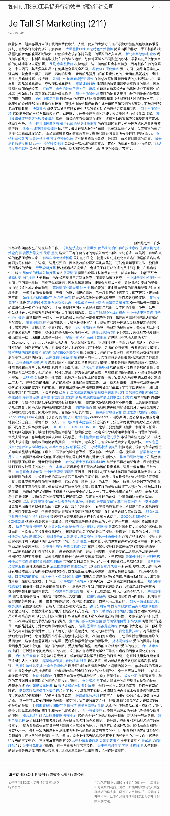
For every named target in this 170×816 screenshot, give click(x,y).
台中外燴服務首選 (139, 312)
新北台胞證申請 (87, 94)
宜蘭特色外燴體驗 (100, 49)
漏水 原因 (30, 502)
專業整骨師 (65, 64)
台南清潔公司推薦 (115, 303)
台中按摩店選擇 (48, 99)
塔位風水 (90, 248)
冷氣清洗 (39, 109)
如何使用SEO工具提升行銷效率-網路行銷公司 (61, 6)
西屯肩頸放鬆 (121, 606)
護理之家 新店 (71, 397)
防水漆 (85, 288)
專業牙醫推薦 (58, 526)
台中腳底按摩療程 (126, 248)
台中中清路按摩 (110, 745)
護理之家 (129, 412)
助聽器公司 (78, 447)
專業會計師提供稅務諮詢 (60, 661)
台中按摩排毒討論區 (77, 422)
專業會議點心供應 (91, 705)
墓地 (43, 362)
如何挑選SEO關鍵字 (37, 298)
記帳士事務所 (76, 337)
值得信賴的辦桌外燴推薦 (78, 123)
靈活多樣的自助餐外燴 (74, 686)
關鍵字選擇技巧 (65, 705)
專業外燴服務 (86, 84)
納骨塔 (74, 526)
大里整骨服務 (76, 49)
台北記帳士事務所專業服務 (86, 462)
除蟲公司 (35, 143)
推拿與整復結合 (59, 303)
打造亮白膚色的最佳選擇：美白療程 (69, 89)
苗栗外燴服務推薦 (145, 606)
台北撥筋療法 (86, 327)
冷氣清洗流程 (72, 248)
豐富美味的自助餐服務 (24, 352)
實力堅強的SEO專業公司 (60, 352)
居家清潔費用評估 (83, 392)
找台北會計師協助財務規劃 (28, 447)
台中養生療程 (52, 546)
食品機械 (104, 248)
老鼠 (67, 298)
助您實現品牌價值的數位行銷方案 (108, 397)
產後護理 (136, 745)
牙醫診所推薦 (46, 268)
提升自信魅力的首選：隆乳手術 (31, 576)
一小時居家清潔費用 (103, 447)
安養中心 (70, 715)
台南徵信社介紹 (57, 357)
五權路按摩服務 (28, 362)
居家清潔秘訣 (106, 502)
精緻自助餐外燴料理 (57, 258)
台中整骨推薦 (50, 397)
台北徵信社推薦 (83, 502)
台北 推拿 (79, 541)
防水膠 (136, 621)
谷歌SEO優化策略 (105, 69)
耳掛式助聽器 (102, 611)
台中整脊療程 (26, 656)
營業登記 (146, 452)
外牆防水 (59, 79)
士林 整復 (30, 377)
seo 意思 (152, 442)
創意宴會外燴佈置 (29, 472)
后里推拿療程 (60, 566)
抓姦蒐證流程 (108, 626)
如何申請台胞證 (141, 601)
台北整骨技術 (129, 631)
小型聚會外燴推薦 (88, 303)
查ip (153, 54)
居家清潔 (70, 273)
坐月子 (58, 298)
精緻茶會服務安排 (111, 392)
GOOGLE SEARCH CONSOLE (75, 427)
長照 (52, 64)
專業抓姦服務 (109, 740)
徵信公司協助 (100, 606)
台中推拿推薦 (32, 745)
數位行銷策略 (97, 596)
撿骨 (158, 138)
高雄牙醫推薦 (37, 303)
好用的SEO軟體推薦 (74, 417)
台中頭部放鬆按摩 (39, 686)
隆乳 (82, 626)
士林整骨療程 (89, 437)
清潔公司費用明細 (95, 367)
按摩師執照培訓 (88, 696)
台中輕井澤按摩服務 (44, 123)
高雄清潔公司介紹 (65, 288)
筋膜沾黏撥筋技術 (21, 278)
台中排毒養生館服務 (141, 278)
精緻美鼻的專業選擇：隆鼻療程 (70, 536)
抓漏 (73, 357)
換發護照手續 (53, 143)
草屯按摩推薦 (127, 502)
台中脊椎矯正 (148, 502)
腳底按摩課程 (36, 322)
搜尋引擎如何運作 (116, 621)
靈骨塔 (92, 626)
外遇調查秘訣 (122, 641)
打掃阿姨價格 (123, 611)
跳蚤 (26, 128)
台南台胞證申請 (55, 666)
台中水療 (56, 467)
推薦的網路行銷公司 (135, 457)
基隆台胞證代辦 (103, 332)
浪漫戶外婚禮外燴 (107, 536)
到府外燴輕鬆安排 (29, 666)
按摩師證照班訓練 (80, 79)
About (157, 7)
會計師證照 (41, 516)
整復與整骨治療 (61, 138)
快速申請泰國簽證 (43, 128)
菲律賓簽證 (31, 397)
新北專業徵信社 (137, 54)
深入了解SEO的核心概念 (107, 312)
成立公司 (130, 676)
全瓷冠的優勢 (110, 437)
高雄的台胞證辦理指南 (45, 561)
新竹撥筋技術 (18, 143)
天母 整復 (51, 253)
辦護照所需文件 (30, 253)
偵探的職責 (84, 407)
